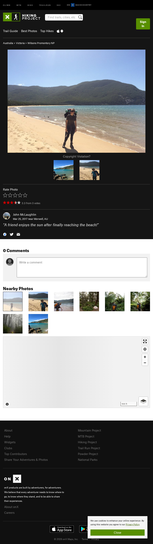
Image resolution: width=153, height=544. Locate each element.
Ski (59, 5)
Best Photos (29, 31)
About (8, 430)
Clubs (8, 448)
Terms (85, 539)
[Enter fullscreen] (145, 341)
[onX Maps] (12, 481)
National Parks (87, 459)
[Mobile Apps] (60, 31)
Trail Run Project (89, 448)
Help (7, 436)
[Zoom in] (145, 357)
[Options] (143, 401)
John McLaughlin (24, 214)
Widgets (10, 442)
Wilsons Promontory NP (41, 43)
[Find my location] (145, 349)
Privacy (95, 539)
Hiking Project (87, 442)
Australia (8, 43)
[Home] (23, 17)
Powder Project (88, 454)
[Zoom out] (145, 363)
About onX (11, 507)
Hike (30, 5)
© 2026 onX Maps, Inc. (66, 539)
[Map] (76, 372)
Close (117, 532)
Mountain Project (89, 430)
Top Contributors (15, 454)
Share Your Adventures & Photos (26, 459)
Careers (9, 512)
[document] (117, 527)
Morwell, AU (41, 218)
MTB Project (86, 436)
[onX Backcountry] (79, 5)
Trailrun (45, 5)
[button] (5, 234)
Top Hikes (47, 31)
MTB (19, 5)
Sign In (143, 24)
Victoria (20, 43)
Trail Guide (10, 31)
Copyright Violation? (76, 156)
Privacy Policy (132, 524)
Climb (7, 5)
